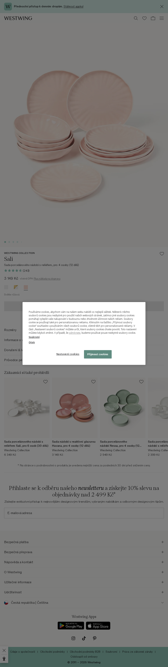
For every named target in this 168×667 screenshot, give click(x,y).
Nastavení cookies (67, 354)
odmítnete (74, 333)
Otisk (32, 342)
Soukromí (34, 337)
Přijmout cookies (97, 354)
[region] (84, 333)
